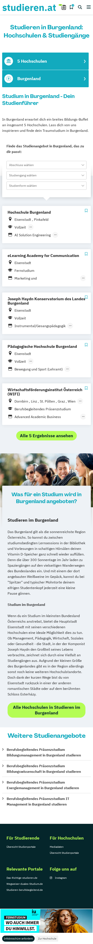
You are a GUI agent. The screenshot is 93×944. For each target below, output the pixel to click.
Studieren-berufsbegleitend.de (24, 889)
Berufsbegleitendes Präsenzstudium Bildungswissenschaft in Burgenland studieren (44, 769)
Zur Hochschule (47, 938)
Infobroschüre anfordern (18, 938)
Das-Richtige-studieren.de (21, 877)
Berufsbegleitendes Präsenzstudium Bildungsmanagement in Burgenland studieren (44, 752)
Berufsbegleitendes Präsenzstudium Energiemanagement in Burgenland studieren (43, 785)
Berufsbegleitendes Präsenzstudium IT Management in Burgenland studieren (38, 801)
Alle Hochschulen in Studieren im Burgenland (46, 710)
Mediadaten (57, 846)
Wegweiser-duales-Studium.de (24, 883)
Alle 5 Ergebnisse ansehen (46, 436)
